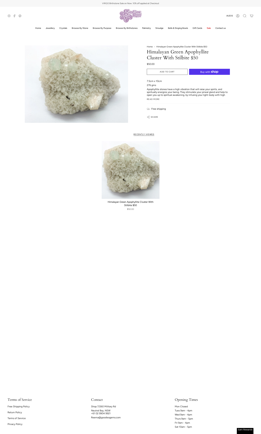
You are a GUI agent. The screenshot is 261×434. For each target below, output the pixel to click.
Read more (153, 99)
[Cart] (251, 16)
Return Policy (15, 412)
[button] (244, 16)
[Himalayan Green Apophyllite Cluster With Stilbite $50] (131, 170)
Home (150, 46)
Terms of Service (17, 418)
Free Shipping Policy (19, 406)
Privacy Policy (15, 424)
